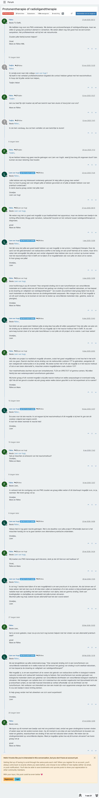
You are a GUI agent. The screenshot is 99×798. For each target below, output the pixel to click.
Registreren (9, 779)
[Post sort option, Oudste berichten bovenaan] (72, 13)
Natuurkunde (9, 13)
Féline (11, 20)
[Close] (94, 758)
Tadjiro (11, 65)
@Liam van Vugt (21, 208)
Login (17, 779)
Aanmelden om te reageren (86, 13)
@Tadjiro (19, 95)
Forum (11, 2)
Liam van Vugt (14, 173)
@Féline (19, 65)
